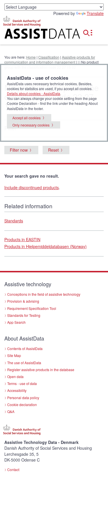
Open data (15, 376)
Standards (13, 221)
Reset (53, 150)
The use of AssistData (24, 362)
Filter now (19, 150)
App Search (16, 322)
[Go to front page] (36, 35)
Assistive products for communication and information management (49, 59)
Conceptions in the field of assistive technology (43, 294)
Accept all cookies (26, 117)
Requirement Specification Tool (31, 308)
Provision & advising (23, 301)
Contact (13, 469)
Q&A (10, 411)
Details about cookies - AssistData (33, 93)
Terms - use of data (22, 383)
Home (31, 57)
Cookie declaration (22, 404)
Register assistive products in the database (40, 369)
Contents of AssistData (25, 348)
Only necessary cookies (31, 124)
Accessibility (16, 390)
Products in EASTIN (22, 239)
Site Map (14, 355)
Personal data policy (23, 397)
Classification (48, 57)
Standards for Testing (23, 315)
